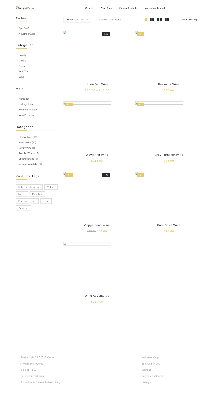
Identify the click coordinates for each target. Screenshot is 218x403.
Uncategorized (26, 158)
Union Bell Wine (97, 84)
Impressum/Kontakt (153, 376)
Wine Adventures (97, 295)
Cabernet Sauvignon (29, 187)
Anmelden (24, 98)
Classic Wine (25, 137)
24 (81, 19)
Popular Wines (26, 153)
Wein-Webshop (150, 357)
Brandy (22, 55)
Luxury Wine (25, 148)
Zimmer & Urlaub (151, 363)
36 (86, 19)
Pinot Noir (37, 194)
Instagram (147, 382)
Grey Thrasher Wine (168, 154)
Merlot (21, 194)
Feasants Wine (169, 84)
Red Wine (24, 71)
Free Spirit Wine (168, 225)
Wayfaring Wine (97, 154)
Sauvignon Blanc (27, 201)
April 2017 (24, 28)
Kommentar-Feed (28, 109)
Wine (21, 76)
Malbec (51, 187)
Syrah (46, 201)
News (22, 66)
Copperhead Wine (97, 225)
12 (76, 19)
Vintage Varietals (28, 164)
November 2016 (27, 33)
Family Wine (25, 142)
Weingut (146, 369)
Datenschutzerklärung (32, 376)
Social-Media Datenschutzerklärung (40, 382)
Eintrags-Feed (26, 104)
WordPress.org (26, 115)
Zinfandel (23, 208)
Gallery (22, 60)
